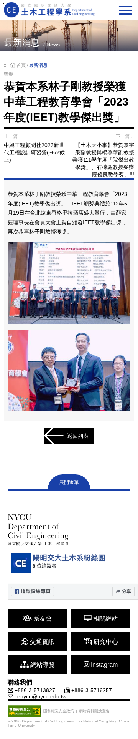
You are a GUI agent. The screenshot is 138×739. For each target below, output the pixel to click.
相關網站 (105, 618)
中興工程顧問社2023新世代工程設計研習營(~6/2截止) (34, 152)
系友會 (42, 618)
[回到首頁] (50, 10)
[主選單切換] (126, 10)
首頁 (21, 65)
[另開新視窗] (73, 575)
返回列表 (78, 436)
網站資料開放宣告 (94, 711)
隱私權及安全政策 (58, 711)
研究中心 (105, 641)
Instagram (103, 664)
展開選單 (69, 482)
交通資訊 (41, 641)
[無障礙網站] (24, 711)
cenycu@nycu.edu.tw (40, 696)
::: (5, 2)
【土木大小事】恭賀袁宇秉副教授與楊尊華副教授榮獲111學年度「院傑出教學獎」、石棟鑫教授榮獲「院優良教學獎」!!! (103, 159)
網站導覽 (42, 664)
